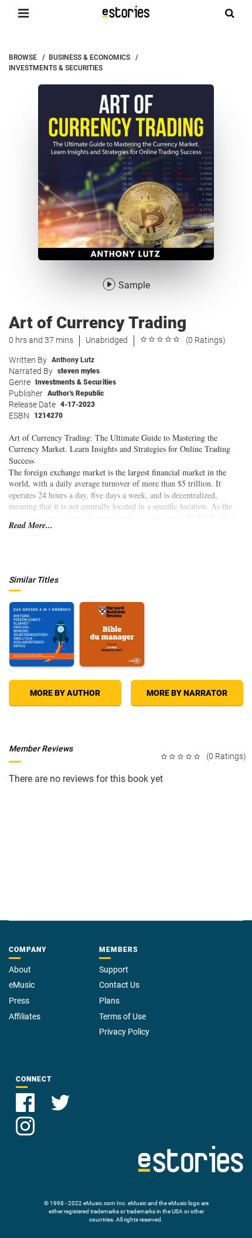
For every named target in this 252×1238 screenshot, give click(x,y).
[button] (23, 12)
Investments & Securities (75, 382)
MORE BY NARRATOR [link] (187, 693)
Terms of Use (122, 1016)
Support (113, 969)
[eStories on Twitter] (60, 1096)
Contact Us (119, 984)
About (20, 969)
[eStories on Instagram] (25, 1119)
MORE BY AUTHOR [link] (65, 693)
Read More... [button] (31, 525)
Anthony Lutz (73, 360)
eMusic (22, 984)
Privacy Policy (124, 1031)
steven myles (78, 371)
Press (19, 1000)
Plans (109, 1000)
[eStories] (126, 11)
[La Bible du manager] (112, 634)
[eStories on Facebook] (26, 1096)
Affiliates (24, 1016)
